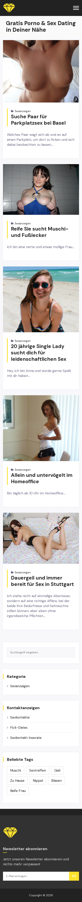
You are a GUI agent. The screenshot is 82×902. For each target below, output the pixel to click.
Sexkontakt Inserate (26, 737)
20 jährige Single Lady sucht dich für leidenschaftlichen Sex (38, 352)
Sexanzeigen (23, 111)
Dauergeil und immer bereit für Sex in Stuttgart (42, 581)
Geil (57, 770)
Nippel (38, 780)
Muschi (15, 770)
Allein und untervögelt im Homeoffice (41, 478)
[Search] (70, 652)
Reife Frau (18, 791)
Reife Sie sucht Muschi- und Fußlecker (39, 232)
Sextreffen (37, 770)
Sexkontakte (20, 717)
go (74, 876)
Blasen (56, 780)
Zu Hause (17, 780)
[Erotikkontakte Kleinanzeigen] (9, 8)
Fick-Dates (18, 727)
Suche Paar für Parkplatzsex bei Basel (38, 119)
